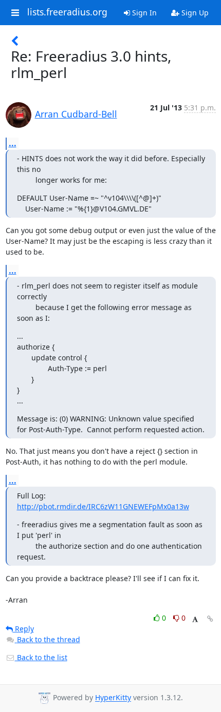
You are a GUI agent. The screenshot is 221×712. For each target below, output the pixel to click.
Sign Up (194, 12)
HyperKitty (113, 698)
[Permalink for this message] (210, 619)
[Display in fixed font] (195, 619)
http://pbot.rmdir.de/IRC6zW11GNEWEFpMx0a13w (103, 506)
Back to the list (41, 657)
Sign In (143, 12)
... (12, 143)
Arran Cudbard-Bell (76, 114)
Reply (23, 628)
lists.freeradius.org (67, 12)
